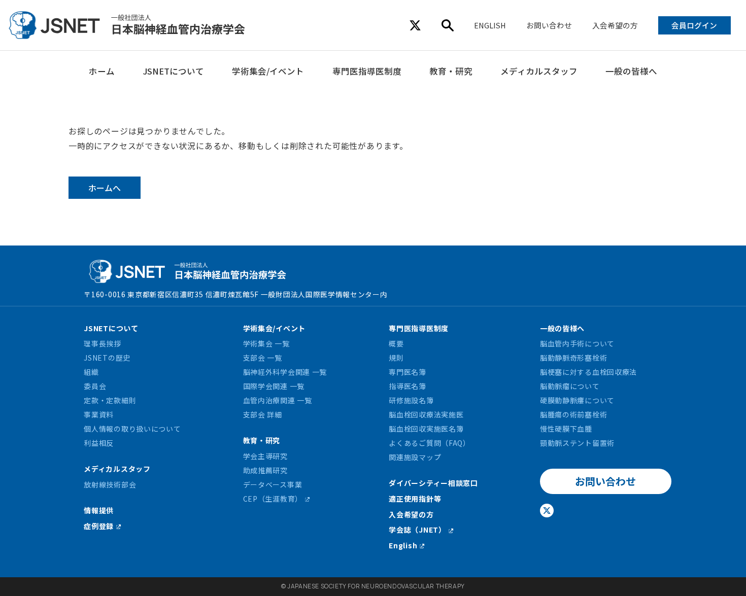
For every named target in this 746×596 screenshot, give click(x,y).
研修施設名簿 (411, 400)
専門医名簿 (407, 372)
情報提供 (99, 510)
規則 (396, 358)
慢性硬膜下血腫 (566, 429)
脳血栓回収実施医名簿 (426, 429)
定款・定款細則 (110, 400)
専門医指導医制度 (366, 71)
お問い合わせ (549, 25)
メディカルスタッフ (539, 71)
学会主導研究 (265, 456)
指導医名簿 (407, 386)
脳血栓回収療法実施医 (426, 414)
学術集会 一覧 (266, 343)
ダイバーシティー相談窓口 (433, 483)
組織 (91, 372)
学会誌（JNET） (417, 529)
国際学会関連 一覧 (273, 386)
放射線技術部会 (110, 484)
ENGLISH (490, 25)
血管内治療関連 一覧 (277, 400)
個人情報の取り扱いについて (132, 429)
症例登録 (99, 526)
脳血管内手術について (577, 343)
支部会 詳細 (262, 414)
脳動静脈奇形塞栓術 (573, 358)
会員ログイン (694, 25)
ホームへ (104, 188)
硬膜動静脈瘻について (577, 400)
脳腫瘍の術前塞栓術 (573, 414)
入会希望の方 (615, 25)
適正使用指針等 (415, 499)
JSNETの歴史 (107, 358)
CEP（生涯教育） (272, 499)
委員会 (95, 386)
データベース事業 (272, 484)
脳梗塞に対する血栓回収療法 (588, 372)
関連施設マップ (415, 457)
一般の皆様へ (631, 71)
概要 (396, 343)
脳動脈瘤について (570, 386)
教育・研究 (450, 71)
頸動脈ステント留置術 (577, 443)
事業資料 (99, 414)
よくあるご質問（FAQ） (429, 443)
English (403, 545)
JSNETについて (173, 71)
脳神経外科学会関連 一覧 (285, 372)
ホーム (102, 71)
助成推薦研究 (265, 470)
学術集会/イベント (268, 71)
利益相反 (99, 443)
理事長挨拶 (102, 343)
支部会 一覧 (262, 358)
